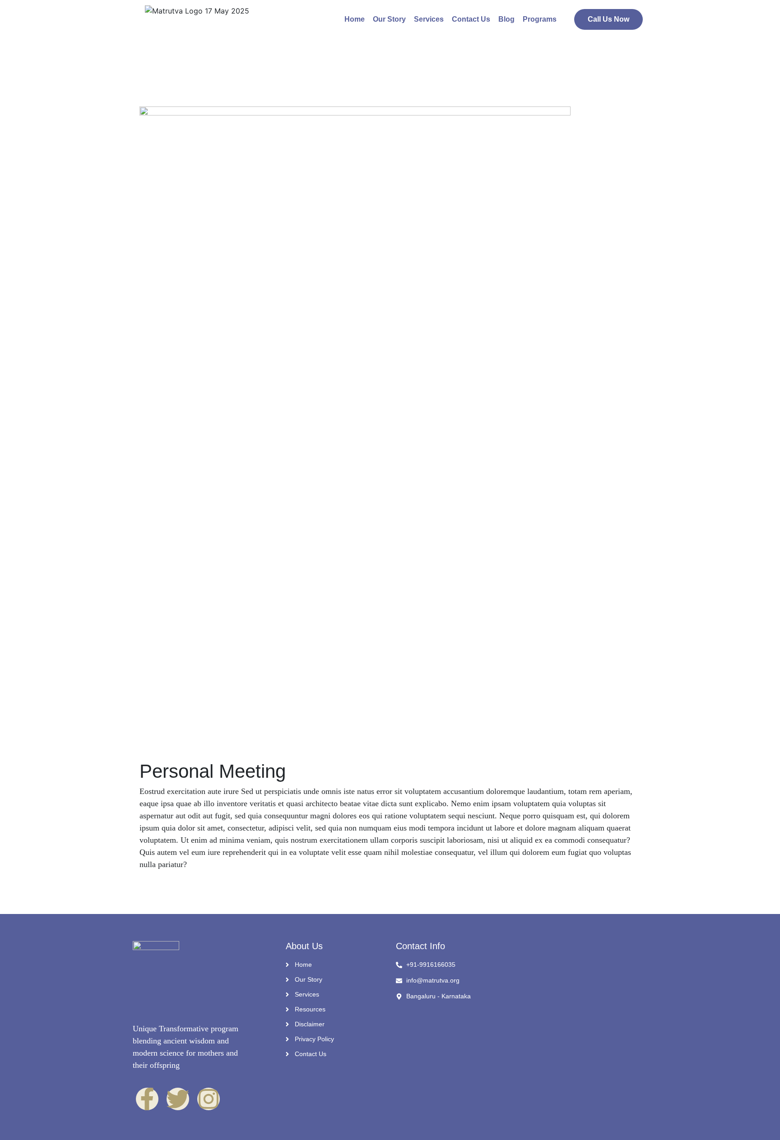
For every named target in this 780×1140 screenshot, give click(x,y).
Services (429, 19)
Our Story (389, 19)
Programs (540, 19)
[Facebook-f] (147, 1099)
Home (354, 19)
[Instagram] (208, 1099)
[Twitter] (178, 1099)
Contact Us (471, 19)
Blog (506, 19)
